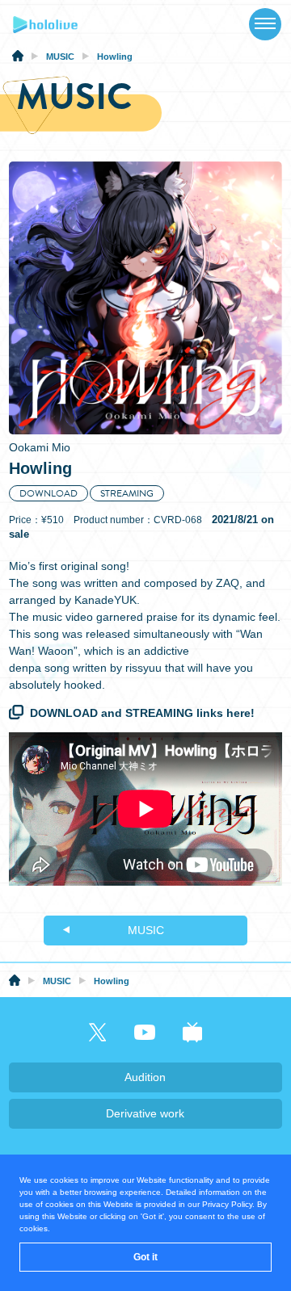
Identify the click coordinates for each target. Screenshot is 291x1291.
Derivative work (145, 1113)
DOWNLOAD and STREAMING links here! (142, 712)
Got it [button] (145, 1257)
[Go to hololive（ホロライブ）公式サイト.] (17, 58)
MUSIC (146, 930)
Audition (145, 1077)
